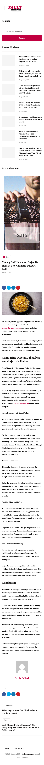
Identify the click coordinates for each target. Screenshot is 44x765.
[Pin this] (18, 288)
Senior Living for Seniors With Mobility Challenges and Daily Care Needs (29, 104)
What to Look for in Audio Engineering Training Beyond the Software (30, 58)
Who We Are (18, 748)
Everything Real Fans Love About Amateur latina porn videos (30, 119)
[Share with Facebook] (4, 288)
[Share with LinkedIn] (13, 288)
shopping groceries (21, 403)
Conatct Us (6, 748)
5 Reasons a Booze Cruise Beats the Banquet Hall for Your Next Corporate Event (30, 73)
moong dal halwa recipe (11, 328)
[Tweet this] (9, 288)
